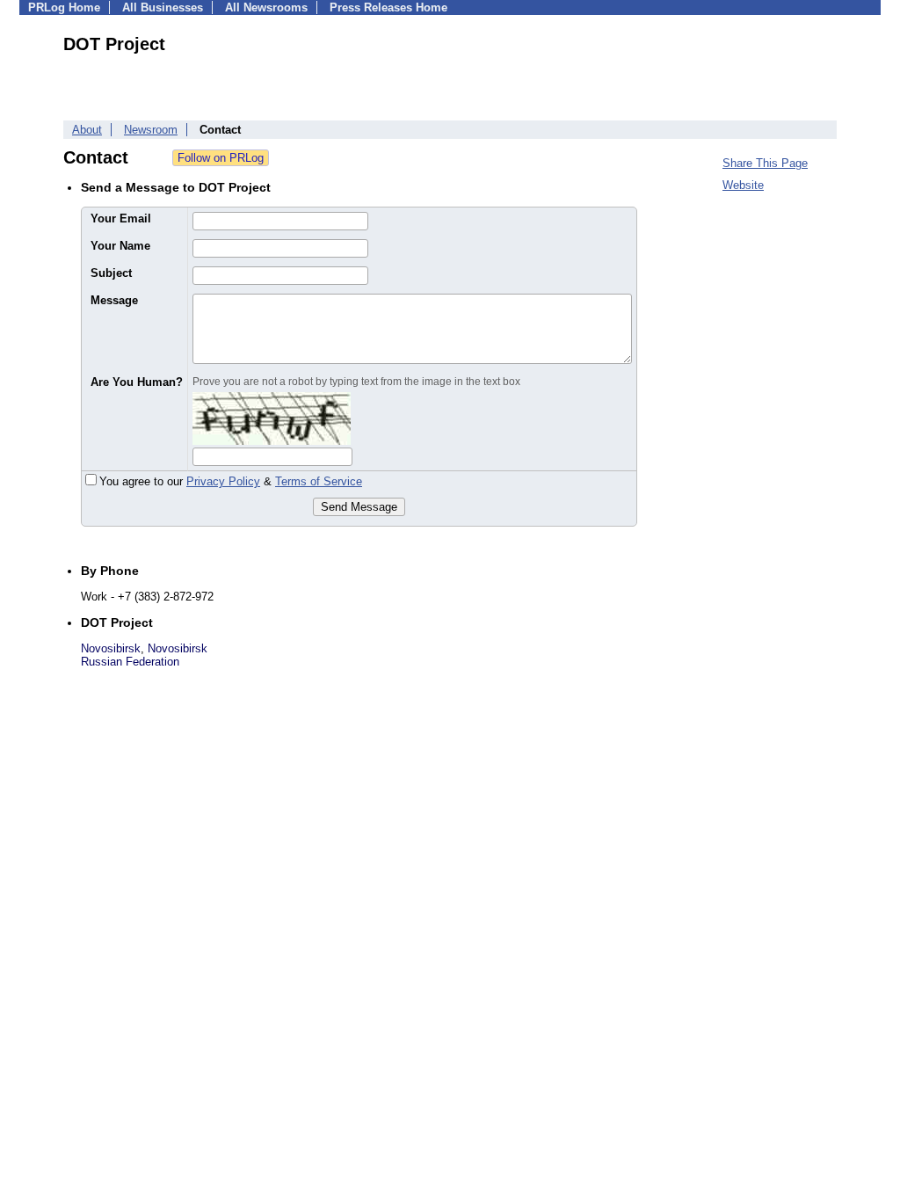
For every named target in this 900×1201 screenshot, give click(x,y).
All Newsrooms (266, 7)
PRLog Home (64, 7)
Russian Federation (130, 661)
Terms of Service (318, 481)
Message (114, 300)
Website (743, 185)
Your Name (120, 245)
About (87, 129)
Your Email (121, 218)
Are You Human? (137, 382)
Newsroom (151, 129)
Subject (111, 273)
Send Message (359, 506)
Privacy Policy (223, 481)
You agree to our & (230, 481)
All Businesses (162, 7)
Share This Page (765, 163)
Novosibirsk (111, 648)
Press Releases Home (388, 7)
